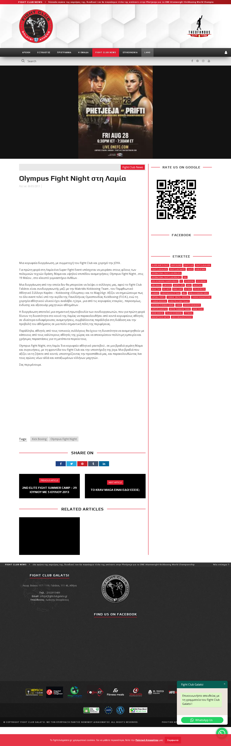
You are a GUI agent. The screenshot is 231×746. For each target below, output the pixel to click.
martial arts (179, 285)
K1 (181, 281)
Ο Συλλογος (43, 52)
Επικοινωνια (130, 52)
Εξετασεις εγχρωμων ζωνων (163, 305)
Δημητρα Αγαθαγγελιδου (179, 301)
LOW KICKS (167, 285)
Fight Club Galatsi (159, 269)
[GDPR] (108, 709)
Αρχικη (26, 52)
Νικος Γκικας (198, 309)
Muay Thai (156, 289)
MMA (189, 285)
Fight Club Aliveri (203, 265)
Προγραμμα (64, 52)
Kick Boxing (39, 439)
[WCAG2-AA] (138, 709)
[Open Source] (120, 709)
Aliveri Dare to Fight (160, 265)
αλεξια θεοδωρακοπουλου (182, 317)
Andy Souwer (176, 265)
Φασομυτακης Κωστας (160, 317)
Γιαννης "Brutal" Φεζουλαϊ (178, 297)
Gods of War (200, 269)
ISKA (185, 277)
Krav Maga (156, 285)
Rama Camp (177, 289)
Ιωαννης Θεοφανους (192, 305)
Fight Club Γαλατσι (177, 269)
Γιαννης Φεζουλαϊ (159, 301)
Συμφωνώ (173, 740)
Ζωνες (178, 305)
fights (190, 269)
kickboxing (189, 281)
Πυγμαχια (188, 313)
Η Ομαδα (83, 52)
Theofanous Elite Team (170, 293)
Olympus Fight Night (64, 439)
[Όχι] (226, 740)
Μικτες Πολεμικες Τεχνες (180, 309)
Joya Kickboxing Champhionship (165, 281)
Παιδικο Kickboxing (174, 313)
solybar (188, 289)
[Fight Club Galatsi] (115, 588)
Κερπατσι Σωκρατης (159, 309)
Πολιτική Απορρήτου (146, 740)
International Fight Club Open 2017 (166, 277)
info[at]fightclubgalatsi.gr (53, 596)
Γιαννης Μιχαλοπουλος (201, 297)
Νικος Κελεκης (157, 313)
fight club (188, 265)
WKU (184, 293)
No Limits (166, 289)
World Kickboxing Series (198, 293)
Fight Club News (105, 52)
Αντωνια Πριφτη (158, 297)
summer (155, 293)
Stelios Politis (199, 289)
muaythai (197, 285)
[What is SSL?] (91, 709)
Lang (147, 52)
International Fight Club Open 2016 (166, 273)
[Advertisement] (82, 401)
